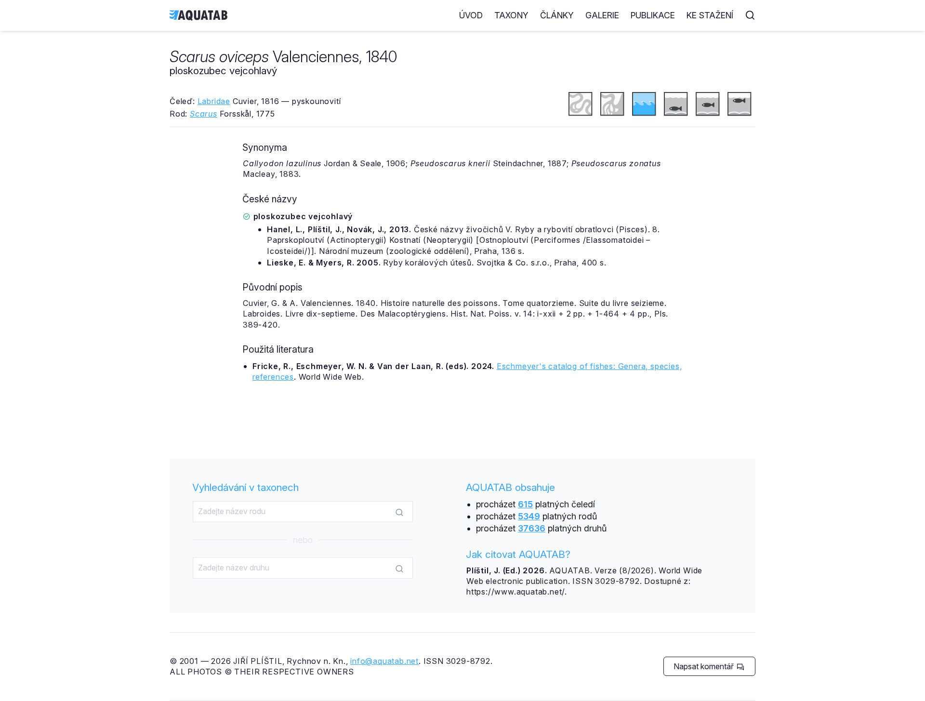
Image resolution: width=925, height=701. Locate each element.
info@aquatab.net (384, 661)
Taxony (511, 15)
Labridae (214, 101)
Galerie (602, 15)
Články (557, 15)
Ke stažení (710, 15)
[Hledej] (399, 512)
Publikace (653, 15)
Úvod (471, 15)
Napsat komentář (705, 666)
